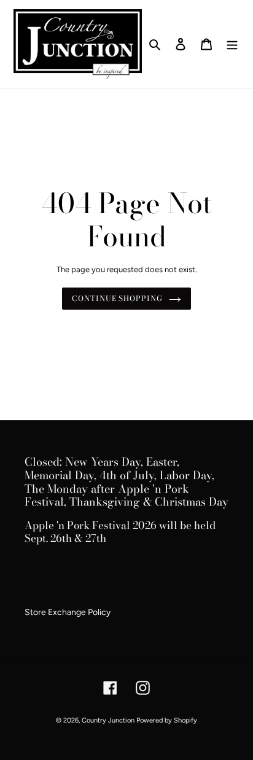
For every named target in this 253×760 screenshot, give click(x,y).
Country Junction (109, 720)
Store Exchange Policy (68, 612)
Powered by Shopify (166, 720)
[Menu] (232, 44)
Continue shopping (117, 298)
